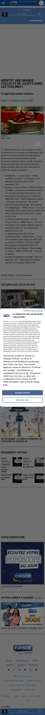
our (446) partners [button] (13, 321)
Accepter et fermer (22, 392)
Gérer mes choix (22, 400)
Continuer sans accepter (33, 310)
